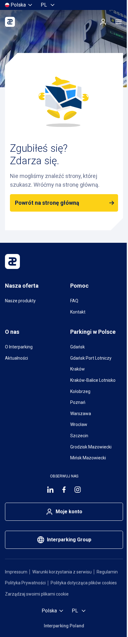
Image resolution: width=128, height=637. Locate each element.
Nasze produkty (20, 300)
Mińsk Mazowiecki (88, 457)
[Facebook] (64, 489)
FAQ (74, 300)
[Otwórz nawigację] (119, 22)
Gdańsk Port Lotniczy (91, 358)
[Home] (10, 21)
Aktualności (16, 358)
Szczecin (79, 435)
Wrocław (78, 424)
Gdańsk (77, 346)
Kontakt (77, 311)
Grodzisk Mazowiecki (91, 446)
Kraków (77, 368)
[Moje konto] (103, 22)
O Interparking (19, 346)
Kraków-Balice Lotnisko (93, 380)
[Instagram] (78, 489)
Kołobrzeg (80, 391)
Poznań (77, 402)
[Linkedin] (50, 489)
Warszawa (80, 413)
